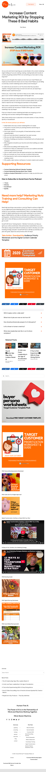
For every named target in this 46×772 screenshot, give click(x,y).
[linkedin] (16, 719)
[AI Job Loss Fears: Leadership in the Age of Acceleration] (23, 345)
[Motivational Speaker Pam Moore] (9, 1)
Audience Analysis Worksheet (13, 173)
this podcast (33, 102)
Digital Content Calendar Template (19, 239)
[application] (23, 532)
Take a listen (5, 105)
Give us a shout (33, 219)
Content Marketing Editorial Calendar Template (18, 169)
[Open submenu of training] (20, 732)
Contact (12, 757)
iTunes (37, 117)
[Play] (3, 543)
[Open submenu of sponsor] (20, 734)
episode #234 (14, 105)
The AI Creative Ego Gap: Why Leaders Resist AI (10, 355)
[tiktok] (18, 719)
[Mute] (40, 543)
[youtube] (14, 719)
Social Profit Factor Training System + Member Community (18, 224)
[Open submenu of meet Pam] (20, 736)
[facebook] (6, 719)
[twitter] (9, 719)
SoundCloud (11, 119)
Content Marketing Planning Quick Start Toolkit (18, 171)
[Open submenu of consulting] (20, 730)
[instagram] (11, 719)
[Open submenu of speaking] (20, 728)
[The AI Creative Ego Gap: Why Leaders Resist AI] (10, 346)
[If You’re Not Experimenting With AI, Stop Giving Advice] (35, 346)
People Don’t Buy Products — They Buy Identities (16, 695)
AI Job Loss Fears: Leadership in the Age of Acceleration (22, 354)
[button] (6, 353)
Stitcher (41, 117)
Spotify (4, 119)
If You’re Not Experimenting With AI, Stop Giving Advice (18, 687)
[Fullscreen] (42, 543)
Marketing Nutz (10, 215)
